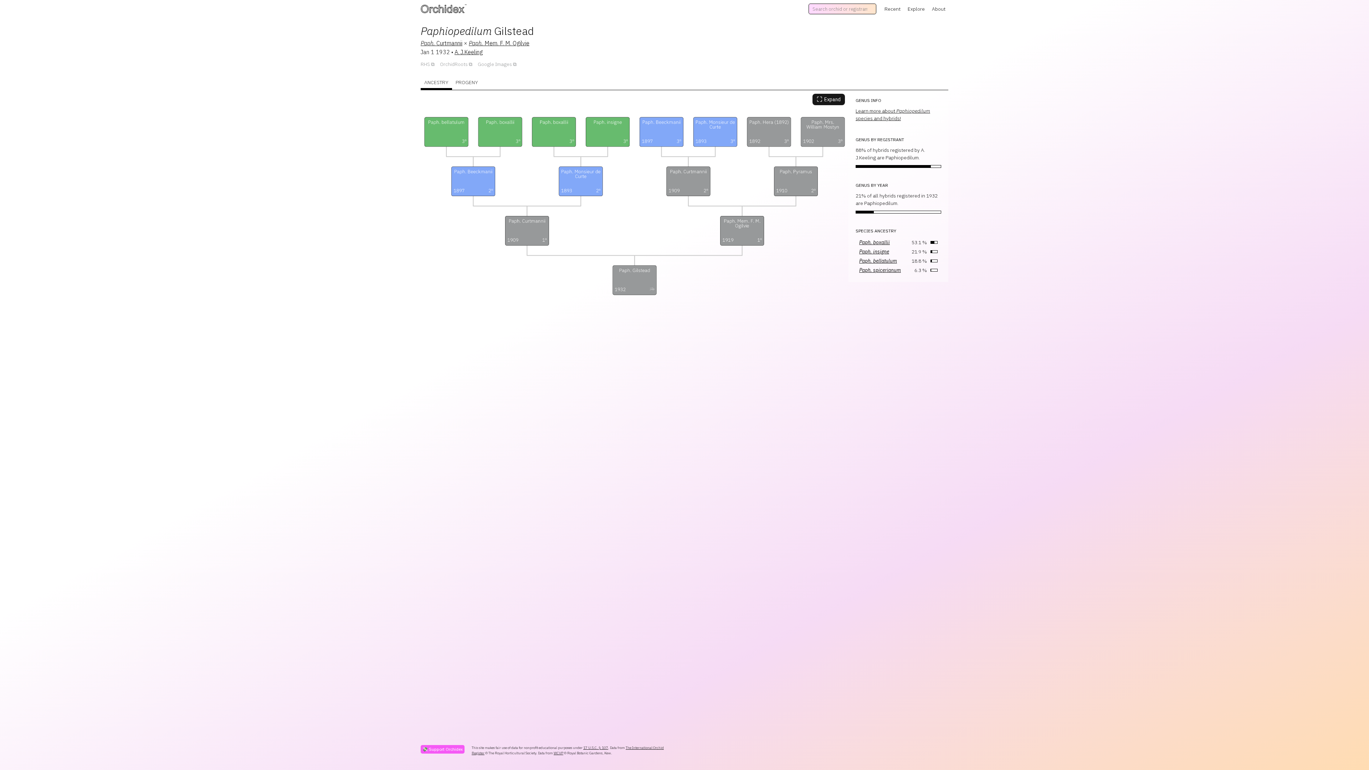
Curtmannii (441, 43)
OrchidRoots (454, 64)
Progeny (467, 82)
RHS (425, 64)
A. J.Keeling (469, 52)
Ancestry (436, 82)
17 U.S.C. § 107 (595, 747)
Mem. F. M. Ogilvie (499, 43)
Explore (916, 9)
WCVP (558, 753)
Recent (893, 9)
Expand (829, 99)
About (938, 9)
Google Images (495, 64)
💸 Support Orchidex (442, 749)
